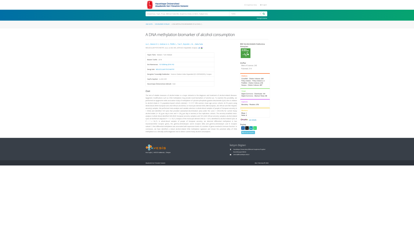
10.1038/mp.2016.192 (166, 64)
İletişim (168, 152)
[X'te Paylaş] (247, 128)
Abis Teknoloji (259, 163)
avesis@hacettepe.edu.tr (241, 154)
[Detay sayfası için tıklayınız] (245, 53)
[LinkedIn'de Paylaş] (251, 128)
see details (252, 120)
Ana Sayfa (149, 24)
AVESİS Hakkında (159, 152)
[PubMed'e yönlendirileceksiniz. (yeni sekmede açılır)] (199, 48)
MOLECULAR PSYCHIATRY (165, 69)
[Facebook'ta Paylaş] (243, 128)
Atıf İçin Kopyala (249, 132)
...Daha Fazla (198, 44)
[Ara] (263, 13)
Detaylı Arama (262, 18)
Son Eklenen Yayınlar (162, 24)
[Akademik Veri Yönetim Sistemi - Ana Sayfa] (150, 5)
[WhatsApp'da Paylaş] (255, 128)
